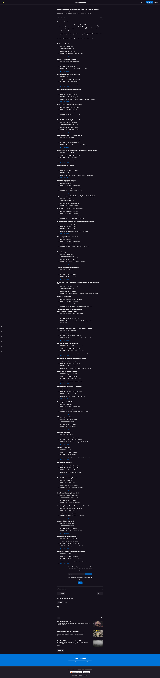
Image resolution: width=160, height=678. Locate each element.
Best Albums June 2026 (64, 621)
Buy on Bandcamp (64, 56)
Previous (62, 593)
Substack (74, 675)
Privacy (79, 669)
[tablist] (62, 602)
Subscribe (149, 2)
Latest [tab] (62, 618)
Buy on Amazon (64, 178)
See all (59, 650)
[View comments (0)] (61, 18)
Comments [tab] (60, 602)
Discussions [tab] (66, 618)
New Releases (60, 7)
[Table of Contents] (1, 339)
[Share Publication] (144, 2)
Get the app (86, 672)
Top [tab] (58, 618)
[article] (80, 624)
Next (99, 593)
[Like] (58, 18)
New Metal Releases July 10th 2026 (68, 631)
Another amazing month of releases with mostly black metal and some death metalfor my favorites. (73, 624)
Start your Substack (76, 672)
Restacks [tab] (65, 602)
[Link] (55, 44)
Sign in (156, 2)
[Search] (142, 2)
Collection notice (88, 669)
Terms (83, 669)
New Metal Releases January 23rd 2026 (69, 641)
